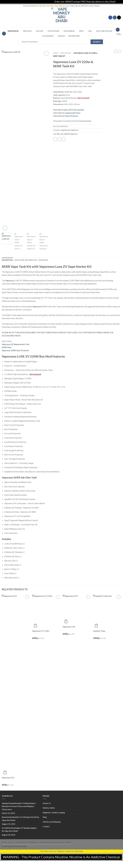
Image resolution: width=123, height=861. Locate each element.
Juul (90, 31)
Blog (45, 817)
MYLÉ (81, 31)
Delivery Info (74, 36)
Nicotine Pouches (104, 31)
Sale (62, 36)
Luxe (61, 134)
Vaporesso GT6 (8, 778)
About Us (47, 803)
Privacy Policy (8, 842)
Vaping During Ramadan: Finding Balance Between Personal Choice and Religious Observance (19, 806)
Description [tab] (7, 260)
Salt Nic (39, 31)
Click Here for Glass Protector (65, 116)
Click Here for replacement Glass (66, 113)
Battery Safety (49, 808)
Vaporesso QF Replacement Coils (15, 344)
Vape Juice (27, 31)
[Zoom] (5, 228)
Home (55, 53)
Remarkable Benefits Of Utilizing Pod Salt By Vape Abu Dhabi (20, 818)
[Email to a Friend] (64, 139)
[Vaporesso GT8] (77, 609)
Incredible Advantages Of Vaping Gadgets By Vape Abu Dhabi (19, 829)
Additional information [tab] (26, 260)
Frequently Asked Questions (51, 842)
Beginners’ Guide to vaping (54, 812)
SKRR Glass (6, 347)
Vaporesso (74, 130)
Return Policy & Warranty (26, 842)
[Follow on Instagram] (115, 18)
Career (68, 842)
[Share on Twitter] (60, 139)
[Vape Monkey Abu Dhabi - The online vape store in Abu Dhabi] (61, 17)
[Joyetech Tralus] (107, 611)
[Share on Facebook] (55, 139)
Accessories (47, 36)
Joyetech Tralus (99, 631)
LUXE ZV (67, 134)
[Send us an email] (119, 18)
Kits (58, 134)
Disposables (69, 31)
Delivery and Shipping (52, 822)
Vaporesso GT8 (69, 627)
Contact (46, 826)
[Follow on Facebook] (110, 18)
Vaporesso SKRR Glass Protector (15, 350)
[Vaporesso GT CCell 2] (46, 611)
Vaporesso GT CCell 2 (40, 631)
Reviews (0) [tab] (43, 260)
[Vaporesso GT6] (16, 684)
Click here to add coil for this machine (68, 110)
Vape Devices (13, 31)
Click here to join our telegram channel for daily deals (61, 851)
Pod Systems (53, 31)
